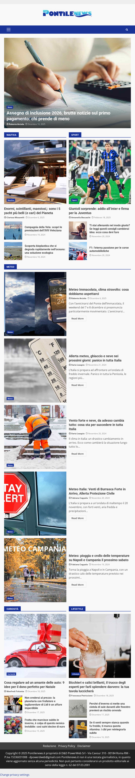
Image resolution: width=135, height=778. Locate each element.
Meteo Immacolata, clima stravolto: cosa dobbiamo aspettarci (35, 304)
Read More (77, 318)
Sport (74, 200)
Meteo (10, 332)
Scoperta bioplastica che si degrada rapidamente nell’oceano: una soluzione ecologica (13, 251)
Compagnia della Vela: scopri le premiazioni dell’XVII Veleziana (13, 230)
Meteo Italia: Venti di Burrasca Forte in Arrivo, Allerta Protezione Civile (35, 504)
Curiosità (11, 674)
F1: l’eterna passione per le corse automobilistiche (78, 251)
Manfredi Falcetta (15, 691)
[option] (67, 83)
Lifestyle (76, 674)
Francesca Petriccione (82, 695)
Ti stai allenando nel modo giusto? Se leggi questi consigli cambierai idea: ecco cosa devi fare (78, 230)
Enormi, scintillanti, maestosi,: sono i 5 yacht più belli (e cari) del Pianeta (35, 172)
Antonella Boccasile (80, 217)
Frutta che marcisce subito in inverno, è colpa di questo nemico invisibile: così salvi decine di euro (13, 725)
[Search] (127, 29)
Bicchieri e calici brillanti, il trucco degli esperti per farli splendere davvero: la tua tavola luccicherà (100, 646)
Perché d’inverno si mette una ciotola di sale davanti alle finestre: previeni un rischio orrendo (78, 709)
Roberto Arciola (16, 124)
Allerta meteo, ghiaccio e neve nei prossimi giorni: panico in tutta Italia (35, 370)
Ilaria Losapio (77, 364)
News (10, 107)
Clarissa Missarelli (15, 217)
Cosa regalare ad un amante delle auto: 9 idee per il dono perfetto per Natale (35, 646)
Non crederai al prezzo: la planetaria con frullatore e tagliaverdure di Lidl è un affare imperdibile (13, 704)
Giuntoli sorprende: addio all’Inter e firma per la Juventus (100, 172)
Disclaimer (84, 746)
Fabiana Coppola (79, 498)
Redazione (49, 746)
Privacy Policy (66, 746)
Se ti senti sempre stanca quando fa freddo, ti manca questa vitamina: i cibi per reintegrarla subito (78, 729)
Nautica (11, 200)
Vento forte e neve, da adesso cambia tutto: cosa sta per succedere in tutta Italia (35, 437)
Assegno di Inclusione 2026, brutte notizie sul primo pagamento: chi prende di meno (67, 83)
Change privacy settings (14, 775)
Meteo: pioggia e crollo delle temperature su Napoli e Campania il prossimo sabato (35, 570)
